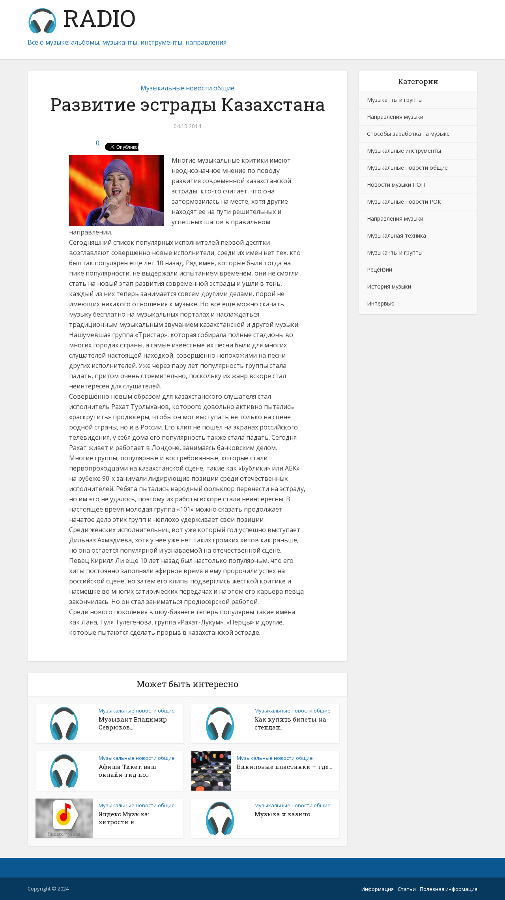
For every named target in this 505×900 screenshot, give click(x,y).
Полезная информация (448, 888)
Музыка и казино (282, 814)
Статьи (407, 888)
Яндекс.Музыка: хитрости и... (124, 818)
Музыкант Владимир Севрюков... (133, 723)
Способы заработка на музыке (408, 133)
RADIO (96, 19)
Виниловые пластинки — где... (284, 767)
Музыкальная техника (396, 235)
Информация (377, 888)
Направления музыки (395, 116)
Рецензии (379, 269)
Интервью (381, 303)
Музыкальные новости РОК (404, 201)
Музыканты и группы (395, 99)
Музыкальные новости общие (187, 88)
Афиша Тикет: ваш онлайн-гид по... (127, 770)
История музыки (389, 286)
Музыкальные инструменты (404, 150)
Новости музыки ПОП (396, 184)
